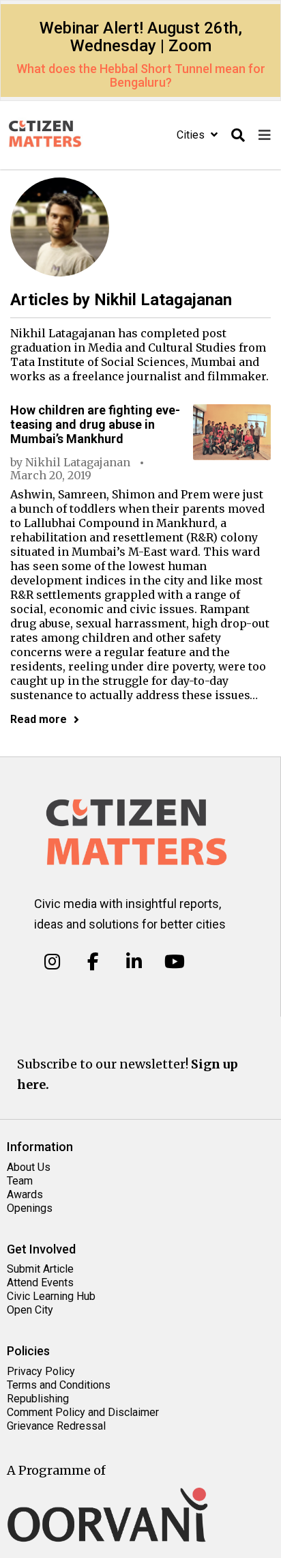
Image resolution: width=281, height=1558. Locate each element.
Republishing (38, 1398)
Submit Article (40, 1268)
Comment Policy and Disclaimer (83, 1412)
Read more (38, 719)
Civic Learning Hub (51, 1296)
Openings (30, 1208)
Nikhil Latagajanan (77, 462)
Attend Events (40, 1282)
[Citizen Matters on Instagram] (52, 962)
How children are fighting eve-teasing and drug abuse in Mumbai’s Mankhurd (95, 424)
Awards (25, 1194)
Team (20, 1180)
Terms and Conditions (58, 1384)
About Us (28, 1167)
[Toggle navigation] (264, 135)
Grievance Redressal (56, 1425)
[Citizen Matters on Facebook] (93, 962)
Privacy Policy (41, 1371)
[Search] (238, 135)
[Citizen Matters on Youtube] (174, 962)
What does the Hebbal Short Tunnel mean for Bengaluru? (140, 75)
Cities (192, 134)
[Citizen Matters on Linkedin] (134, 962)
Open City (30, 1309)
